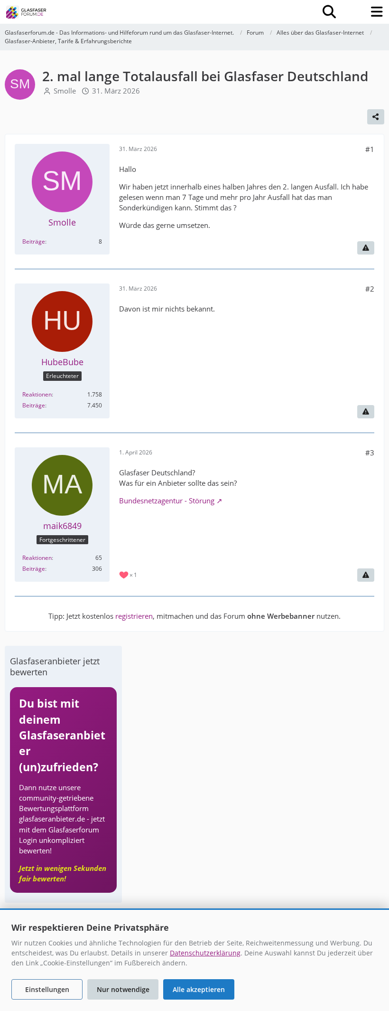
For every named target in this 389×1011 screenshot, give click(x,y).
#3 (369, 452)
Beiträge (33, 241)
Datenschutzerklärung (205, 952)
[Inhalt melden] (365, 248)
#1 (369, 149)
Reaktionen (37, 394)
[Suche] (329, 11)
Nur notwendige (123, 989)
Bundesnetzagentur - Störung (166, 500)
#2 (369, 288)
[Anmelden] (352, 12)
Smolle (65, 90)
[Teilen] (375, 116)
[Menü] (376, 11)
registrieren (134, 616)
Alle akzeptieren (199, 989)
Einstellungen (47, 989)
